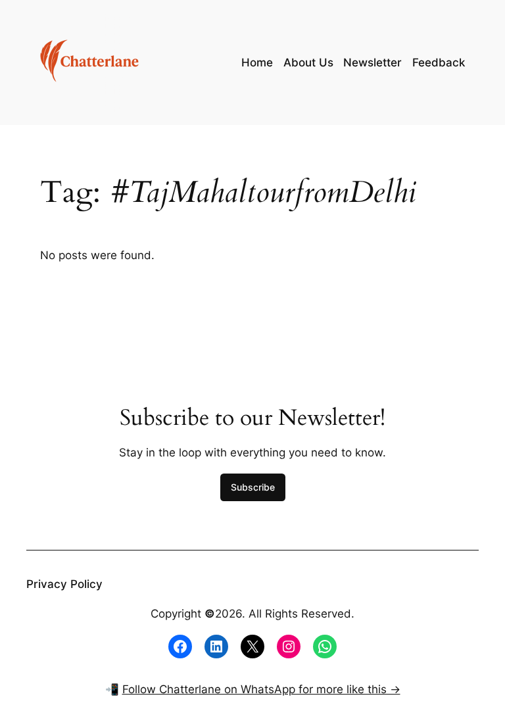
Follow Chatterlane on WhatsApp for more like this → (261, 689)
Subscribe (253, 487)
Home (257, 62)
